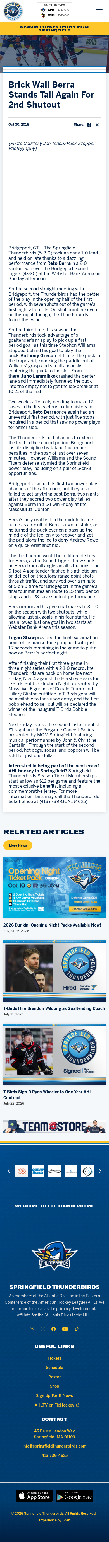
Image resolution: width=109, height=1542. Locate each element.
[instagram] (43, 1329)
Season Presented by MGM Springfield (54, 29)
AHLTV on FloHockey (54, 1405)
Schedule (54, 1368)
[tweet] (97, 125)
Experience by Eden (54, 1520)
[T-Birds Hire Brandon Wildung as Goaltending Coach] (54, 971)
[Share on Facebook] (89, 125)
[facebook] (53, 1329)
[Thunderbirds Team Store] (54, 1126)
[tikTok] (76, 1329)
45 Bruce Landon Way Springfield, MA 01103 (54, 1434)
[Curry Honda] (38, 1171)
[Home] (13, 11)
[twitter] (32, 1329)
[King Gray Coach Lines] (54, 1171)
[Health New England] (71, 1171)
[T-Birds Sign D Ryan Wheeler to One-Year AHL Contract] (54, 1054)
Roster (54, 1377)
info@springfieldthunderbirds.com (54, 1446)
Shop (54, 1386)
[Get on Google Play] (74, 1496)
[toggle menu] (99, 11)
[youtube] (65, 1329)
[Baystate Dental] (87, 1171)
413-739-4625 (55, 1456)
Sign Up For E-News (54, 1396)
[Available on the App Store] (34, 1496)
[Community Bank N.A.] (21, 1171)
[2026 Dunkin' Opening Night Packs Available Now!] (54, 887)
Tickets (54, 1359)
